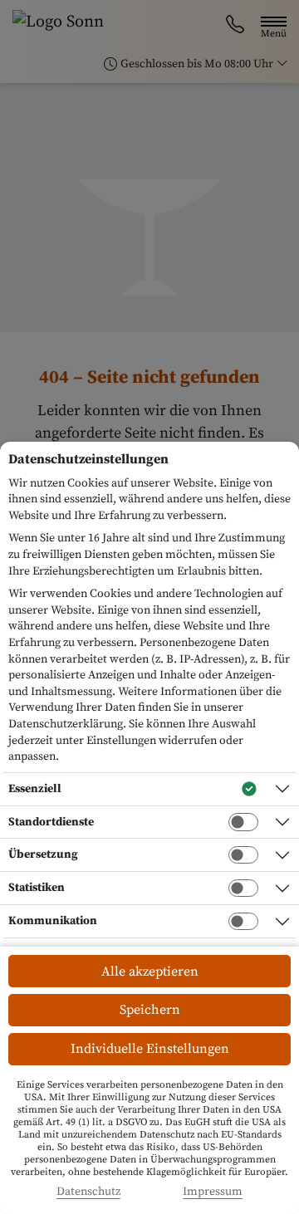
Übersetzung (43, 854)
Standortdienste (51, 822)
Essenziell (34, 788)
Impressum (213, 1192)
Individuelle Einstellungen (150, 1048)
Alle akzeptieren (150, 971)
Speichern (150, 1009)
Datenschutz (88, 1192)
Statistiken (36, 887)
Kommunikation (52, 920)
